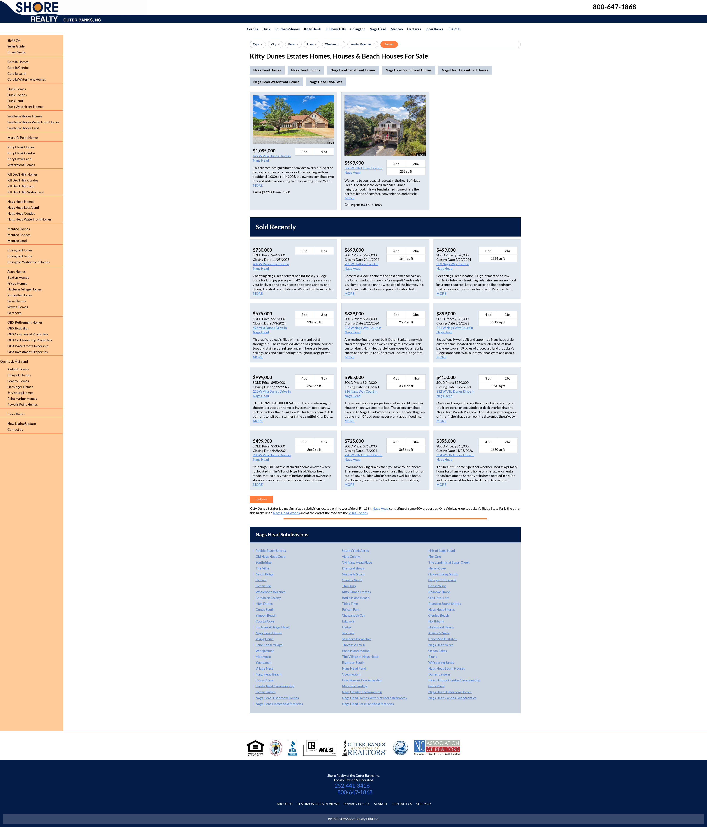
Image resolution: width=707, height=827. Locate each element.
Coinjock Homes (19, 375)
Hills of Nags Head (441, 551)
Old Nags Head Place (357, 562)
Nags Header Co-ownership (362, 692)
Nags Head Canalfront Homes (352, 70)
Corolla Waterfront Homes (26, 79)
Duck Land (15, 101)
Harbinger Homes (20, 387)
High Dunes (264, 604)
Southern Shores (287, 29)
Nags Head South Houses (446, 668)
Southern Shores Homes (24, 116)
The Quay (349, 586)
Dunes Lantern (439, 674)
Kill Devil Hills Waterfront (25, 192)
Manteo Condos (19, 235)
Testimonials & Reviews (318, 804)
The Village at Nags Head (360, 657)
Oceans (261, 580)
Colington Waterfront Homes (28, 262)
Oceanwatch (351, 674)
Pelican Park (351, 609)
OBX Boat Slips (18, 328)
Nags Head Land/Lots (326, 82)
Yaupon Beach (266, 615)
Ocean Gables (266, 692)
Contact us (15, 429)
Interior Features (361, 44)
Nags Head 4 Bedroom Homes (277, 698)
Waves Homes (17, 307)
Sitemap (423, 804)
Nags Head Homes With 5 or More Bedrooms (374, 698)
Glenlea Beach (438, 615)
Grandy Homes (18, 381)
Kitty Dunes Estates (356, 592)
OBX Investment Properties (27, 352)
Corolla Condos (18, 68)
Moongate (263, 657)
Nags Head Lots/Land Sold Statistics (368, 704)
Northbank (436, 621)
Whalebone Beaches (270, 592)
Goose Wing (437, 586)
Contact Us (401, 804)
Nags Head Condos (21, 213)
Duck (266, 29)
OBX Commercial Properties (27, 334)
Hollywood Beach (441, 627)
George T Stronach (442, 580)
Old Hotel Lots (438, 598)
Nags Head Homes (20, 202)
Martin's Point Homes (22, 137)
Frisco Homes (17, 283)
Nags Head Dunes (269, 633)
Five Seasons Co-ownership (361, 680)
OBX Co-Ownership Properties (29, 340)
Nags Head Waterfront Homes (29, 219)
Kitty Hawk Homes (20, 147)
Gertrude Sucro (353, 574)
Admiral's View (438, 633)
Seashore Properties (356, 639)
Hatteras (414, 29)
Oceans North (352, 580)
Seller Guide (16, 46)
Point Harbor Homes (22, 398)
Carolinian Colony (268, 598)
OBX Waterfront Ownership (27, 346)
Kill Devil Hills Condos (22, 180)
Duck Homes (16, 89)
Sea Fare (348, 633)
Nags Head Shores (441, 609)
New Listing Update (21, 424)
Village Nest (264, 668)
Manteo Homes (18, 229)
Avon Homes (16, 271)
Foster (346, 627)
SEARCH (454, 29)
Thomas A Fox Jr (353, 645)
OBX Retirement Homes (25, 322)
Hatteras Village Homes (24, 289)
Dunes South (265, 609)
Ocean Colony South (443, 574)
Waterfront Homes (21, 165)
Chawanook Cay (353, 615)
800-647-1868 (354, 792)
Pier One (434, 556)
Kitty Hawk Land (19, 159)
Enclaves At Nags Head (272, 627)
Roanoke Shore (439, 592)
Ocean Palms (437, 651)
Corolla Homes (18, 62)
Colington (357, 29)
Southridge (264, 562)
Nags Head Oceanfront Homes (465, 70)
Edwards (348, 621)
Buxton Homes (18, 277)
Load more (261, 499)
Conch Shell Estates (442, 639)
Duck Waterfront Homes (25, 107)
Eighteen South (353, 662)
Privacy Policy (357, 804)
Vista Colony (351, 556)
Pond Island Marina (356, 651)
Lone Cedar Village (269, 645)
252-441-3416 (352, 785)
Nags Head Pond (354, 668)
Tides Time (350, 604)
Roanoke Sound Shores (444, 604)
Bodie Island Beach (355, 598)
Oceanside (263, 586)
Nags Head (378, 29)
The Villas (263, 568)
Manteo (397, 29)
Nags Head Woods (286, 513)
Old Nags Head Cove (270, 556)
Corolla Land (16, 73)
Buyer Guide (16, 52)
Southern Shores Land (23, 128)
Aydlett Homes (18, 369)
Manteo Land (17, 241)
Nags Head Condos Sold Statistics (452, 698)
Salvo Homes (16, 301)
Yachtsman (263, 662)
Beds (291, 44)
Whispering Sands (441, 662)
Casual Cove (264, 680)
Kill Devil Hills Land (20, 186)
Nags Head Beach (268, 674)
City (273, 44)
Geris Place (436, 686)
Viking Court (265, 639)
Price (310, 44)
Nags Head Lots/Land (23, 207)
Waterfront (331, 44)
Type (256, 44)
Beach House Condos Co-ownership (454, 680)
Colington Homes (19, 250)
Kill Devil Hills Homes (22, 174)
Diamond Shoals (353, 568)
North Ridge (264, 574)
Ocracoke (14, 313)
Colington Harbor (20, 256)
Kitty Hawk (312, 29)
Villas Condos (358, 513)
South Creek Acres (355, 551)
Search (389, 44)
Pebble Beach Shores (271, 551)
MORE (258, 185)
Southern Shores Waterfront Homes (33, 122)
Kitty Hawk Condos (21, 153)
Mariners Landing (354, 686)
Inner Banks (434, 29)
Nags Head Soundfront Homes (409, 70)
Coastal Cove (265, 621)
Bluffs (432, 657)
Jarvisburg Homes (20, 393)
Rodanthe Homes (20, 295)
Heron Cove (437, 568)
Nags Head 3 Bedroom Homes (450, 692)
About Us (284, 804)
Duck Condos (17, 95)
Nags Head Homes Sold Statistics (279, 704)
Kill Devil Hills (336, 29)
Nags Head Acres (440, 645)
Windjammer (265, 651)
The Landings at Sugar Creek (448, 562)
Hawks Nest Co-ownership (275, 686)
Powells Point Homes (22, 404)
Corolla (252, 29)
